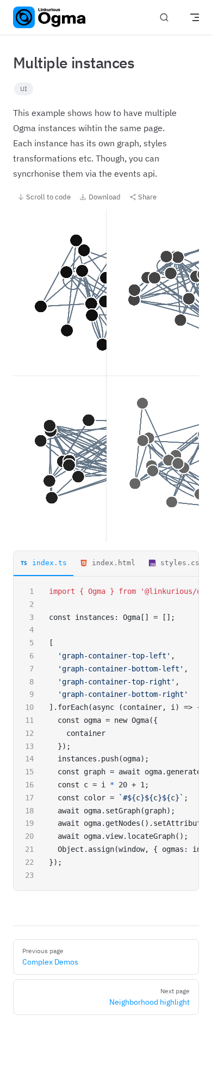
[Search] (164, 18)
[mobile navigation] (195, 17)
